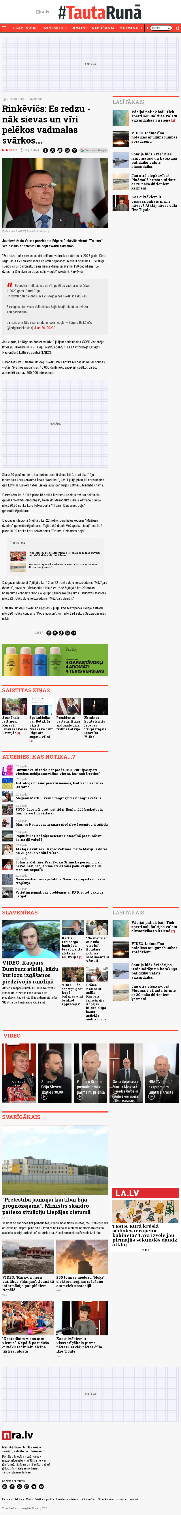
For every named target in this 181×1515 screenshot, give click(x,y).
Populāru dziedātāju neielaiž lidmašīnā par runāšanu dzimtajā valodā (59, 838)
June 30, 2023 (44, 328)
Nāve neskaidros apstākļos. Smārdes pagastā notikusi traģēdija (61, 881)
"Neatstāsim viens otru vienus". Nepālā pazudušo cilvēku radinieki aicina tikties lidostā (64, 554)
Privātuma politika (44, 1499)
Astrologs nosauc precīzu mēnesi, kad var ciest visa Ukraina (59, 785)
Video (12, 1035)
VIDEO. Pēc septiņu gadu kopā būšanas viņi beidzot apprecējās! (72, 994)
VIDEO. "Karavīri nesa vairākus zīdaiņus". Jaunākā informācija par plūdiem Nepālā (28, 1283)
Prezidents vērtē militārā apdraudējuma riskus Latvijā (68, 723)
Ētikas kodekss (106, 1499)
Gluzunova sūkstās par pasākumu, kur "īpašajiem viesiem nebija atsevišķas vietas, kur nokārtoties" (57, 772)
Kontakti (134, 1499)
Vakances (122, 1499)
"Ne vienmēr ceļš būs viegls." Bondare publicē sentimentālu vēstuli (97, 949)
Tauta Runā (17, 99)
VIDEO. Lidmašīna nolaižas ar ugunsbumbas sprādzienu (154, 137)
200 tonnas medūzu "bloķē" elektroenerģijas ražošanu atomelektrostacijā (80, 1281)
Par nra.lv (7, 1499)
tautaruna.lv (9, 150)
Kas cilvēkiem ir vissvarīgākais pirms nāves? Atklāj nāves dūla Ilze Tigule (154, 203)
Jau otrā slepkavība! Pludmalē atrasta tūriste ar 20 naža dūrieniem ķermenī (62, 566)
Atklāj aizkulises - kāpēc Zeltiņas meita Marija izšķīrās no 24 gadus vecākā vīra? (61, 851)
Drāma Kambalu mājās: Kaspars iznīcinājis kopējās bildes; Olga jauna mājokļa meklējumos (96, 1002)
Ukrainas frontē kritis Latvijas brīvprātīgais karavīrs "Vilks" (94, 727)
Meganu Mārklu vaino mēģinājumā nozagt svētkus (58, 798)
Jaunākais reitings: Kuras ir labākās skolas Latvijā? (14, 725)
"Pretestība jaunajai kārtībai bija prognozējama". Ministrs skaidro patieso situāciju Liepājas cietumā (46, 1206)
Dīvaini (79, 27)
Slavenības (25, 27)
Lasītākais (128, 101)
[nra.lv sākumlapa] (42, 12)
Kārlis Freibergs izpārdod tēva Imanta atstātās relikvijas (72, 947)
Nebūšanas (103, 27)
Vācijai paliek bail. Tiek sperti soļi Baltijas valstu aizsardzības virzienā (154, 115)
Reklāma (19, 1499)
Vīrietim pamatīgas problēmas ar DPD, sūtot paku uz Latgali (59, 894)
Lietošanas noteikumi (67, 1499)
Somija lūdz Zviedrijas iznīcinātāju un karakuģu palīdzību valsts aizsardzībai (154, 160)
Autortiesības (88, 1499)
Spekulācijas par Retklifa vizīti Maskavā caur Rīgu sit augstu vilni (41, 727)
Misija (29, 1499)
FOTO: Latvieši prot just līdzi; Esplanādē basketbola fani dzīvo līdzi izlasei (59, 811)
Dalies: (39, 633)
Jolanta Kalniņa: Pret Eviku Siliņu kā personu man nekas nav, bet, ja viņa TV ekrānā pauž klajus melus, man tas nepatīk (58, 866)
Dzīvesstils (54, 27)
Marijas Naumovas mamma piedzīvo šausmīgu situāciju (61, 824)
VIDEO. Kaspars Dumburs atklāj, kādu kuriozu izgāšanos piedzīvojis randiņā (30, 972)
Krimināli (131, 27)
